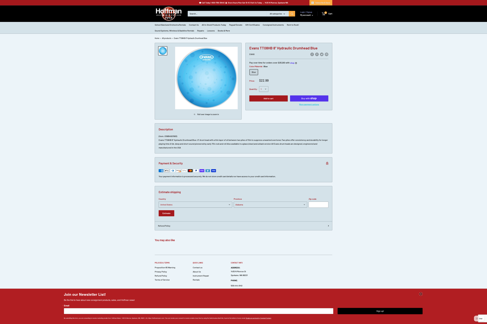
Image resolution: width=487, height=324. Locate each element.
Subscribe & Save (322, 3)
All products (166, 38)
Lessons (211, 30)
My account (305, 15)
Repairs (200, 30)
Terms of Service (162, 280)
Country (162, 199)
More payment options (309, 104)
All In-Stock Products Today (214, 25)
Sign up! (380, 311)
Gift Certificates (252, 25)
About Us (197, 271)
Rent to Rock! (293, 25)
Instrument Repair (201, 275)
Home (157, 38)
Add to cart (268, 98)
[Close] (420, 293)
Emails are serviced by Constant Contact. (258, 318)
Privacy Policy (161, 271)
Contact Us (194, 25)
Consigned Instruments (273, 25)
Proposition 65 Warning (165, 267)
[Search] (292, 13)
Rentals (196, 280)
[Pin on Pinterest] (317, 54)
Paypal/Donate (235, 25)
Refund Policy (164, 226)
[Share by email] (326, 54)
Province (238, 199)
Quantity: (253, 89)
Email (66, 306)
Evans (252, 54)
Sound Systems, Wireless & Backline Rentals (174, 30)
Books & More (224, 30)
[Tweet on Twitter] (322, 54)
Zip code (312, 199)
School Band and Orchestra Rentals (170, 25)
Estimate (166, 213)
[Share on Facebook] (312, 54)
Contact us (197, 267)
